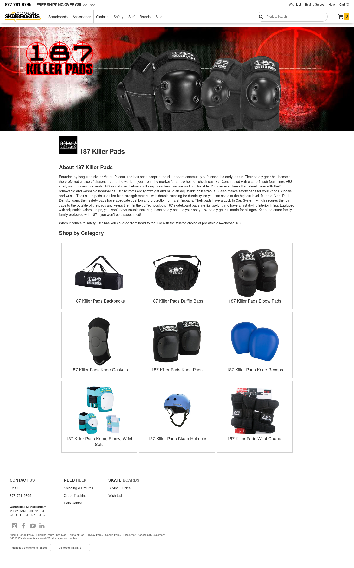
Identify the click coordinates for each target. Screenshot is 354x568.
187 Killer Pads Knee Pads (177, 369)
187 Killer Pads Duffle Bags (177, 300)
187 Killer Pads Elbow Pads (255, 300)
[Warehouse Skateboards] (25, 17)
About (13, 534)
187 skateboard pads (183, 205)
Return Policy (26, 534)
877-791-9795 (18, 4)
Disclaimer (129, 534)
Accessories (82, 16)
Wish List (295, 4)
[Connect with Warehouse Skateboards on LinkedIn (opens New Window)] (42, 525)
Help (332, 4)
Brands (145, 16)
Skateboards (58, 16)
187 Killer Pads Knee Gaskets (99, 369)
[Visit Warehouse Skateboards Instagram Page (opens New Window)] (14, 525)
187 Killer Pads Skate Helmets (177, 438)
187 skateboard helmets (123, 186)
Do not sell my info (70, 547)
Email (14, 487)
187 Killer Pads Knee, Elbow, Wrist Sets (99, 441)
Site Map (61, 534)
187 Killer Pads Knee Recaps (255, 369)
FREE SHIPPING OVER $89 (65, 4)
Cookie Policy (113, 534)
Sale (159, 16)
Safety (118, 16)
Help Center (73, 502)
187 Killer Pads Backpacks (99, 300)
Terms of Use (76, 534)
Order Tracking (75, 495)
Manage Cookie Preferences (29, 547)
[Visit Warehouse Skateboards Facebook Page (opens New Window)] (23, 525)
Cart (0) (344, 4)
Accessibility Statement (151, 534)
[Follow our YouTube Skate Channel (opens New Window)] (32, 525)
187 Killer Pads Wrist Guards (254, 438)
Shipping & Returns (78, 487)
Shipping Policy (45, 534)
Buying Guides (314, 4)
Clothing (102, 16)
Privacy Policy (94, 534)
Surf (131, 16)
